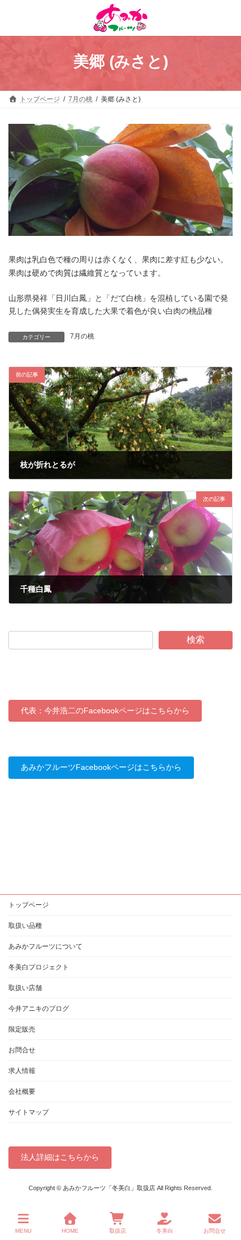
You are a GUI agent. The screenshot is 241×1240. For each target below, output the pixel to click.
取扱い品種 (25, 926)
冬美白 (164, 1231)
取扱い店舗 (25, 988)
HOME (70, 1231)
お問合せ (21, 1050)
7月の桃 (82, 336)
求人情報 (21, 1071)
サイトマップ (28, 1112)
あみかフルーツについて (45, 946)
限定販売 (21, 1029)
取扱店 (117, 1231)
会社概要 (21, 1091)
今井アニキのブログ (38, 1009)
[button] (105, 711)
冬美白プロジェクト (38, 967)
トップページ (28, 905)
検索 (196, 639)
